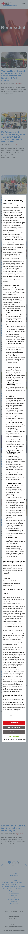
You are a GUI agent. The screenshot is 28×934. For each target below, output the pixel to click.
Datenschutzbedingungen (19, 739)
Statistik (14, 718)
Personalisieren (14, 736)
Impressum (6, 739)
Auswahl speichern (14, 727)
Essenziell (15, 715)
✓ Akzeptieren (14, 723)
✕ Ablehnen (14, 732)
